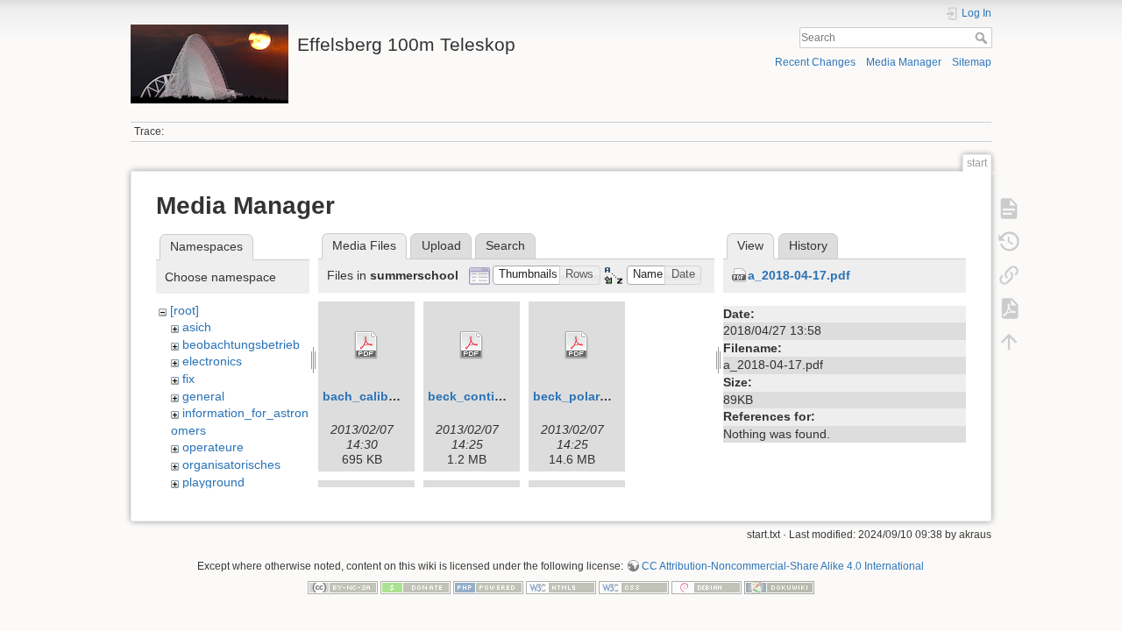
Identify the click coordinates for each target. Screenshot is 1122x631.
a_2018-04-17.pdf (799, 275)
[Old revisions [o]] (1009, 242)
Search (983, 38)
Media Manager (903, 62)
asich (196, 327)
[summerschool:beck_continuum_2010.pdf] (471, 345)
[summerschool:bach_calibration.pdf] (366, 345)
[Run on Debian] (706, 587)
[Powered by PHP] (488, 587)
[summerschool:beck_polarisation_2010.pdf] (577, 345)
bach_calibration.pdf (385, 396)
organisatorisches (231, 464)
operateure (213, 447)
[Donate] (415, 587)
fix (188, 379)
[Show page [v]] (1009, 208)
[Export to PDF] (1009, 308)
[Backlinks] (1009, 275)
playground (213, 482)
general (203, 396)
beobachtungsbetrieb (241, 344)
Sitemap (971, 62)
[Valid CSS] (634, 587)
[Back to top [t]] (1009, 341)
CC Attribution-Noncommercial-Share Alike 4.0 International (783, 566)
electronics (212, 361)
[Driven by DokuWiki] (779, 587)
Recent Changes (815, 62)
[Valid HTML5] (561, 587)
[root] (184, 310)
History (808, 245)
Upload (441, 245)
